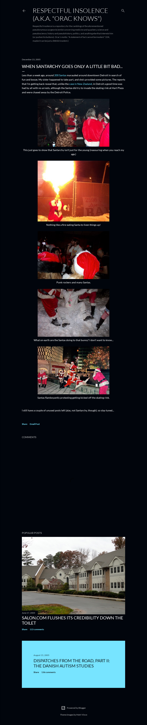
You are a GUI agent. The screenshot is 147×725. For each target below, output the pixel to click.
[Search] (123, 9)
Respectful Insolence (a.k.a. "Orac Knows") (70, 14)
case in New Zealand (80, 83)
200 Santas (60, 75)
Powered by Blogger (76, 708)
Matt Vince (81, 714)
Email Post (35, 424)
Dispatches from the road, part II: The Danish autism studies (72, 663)
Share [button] (24, 424)
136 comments (48, 672)
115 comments (37, 629)
